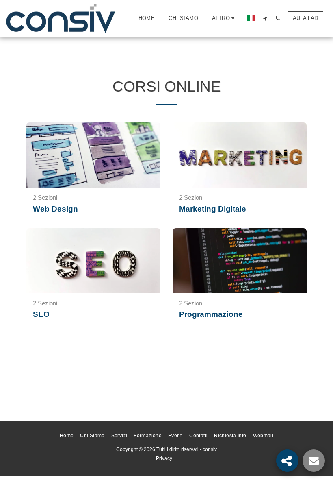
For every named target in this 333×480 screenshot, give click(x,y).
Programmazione (211, 314)
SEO (41, 314)
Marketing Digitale (212, 209)
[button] (265, 18)
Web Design (55, 209)
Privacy (164, 458)
